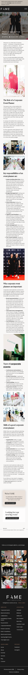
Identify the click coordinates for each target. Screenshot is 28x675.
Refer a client (21, 603)
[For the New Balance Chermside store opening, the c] (20, 569)
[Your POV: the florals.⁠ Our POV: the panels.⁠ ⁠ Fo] (7, 582)
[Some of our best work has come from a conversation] (7, 556)
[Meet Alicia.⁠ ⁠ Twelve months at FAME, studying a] (20, 556)
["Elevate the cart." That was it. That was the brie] (20, 582)
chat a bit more (9, 481)
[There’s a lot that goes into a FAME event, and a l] (7, 569)
